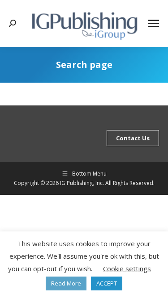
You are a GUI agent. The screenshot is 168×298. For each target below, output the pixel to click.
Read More (66, 283)
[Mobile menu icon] (153, 23)
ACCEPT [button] (106, 283)
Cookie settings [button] (127, 268)
